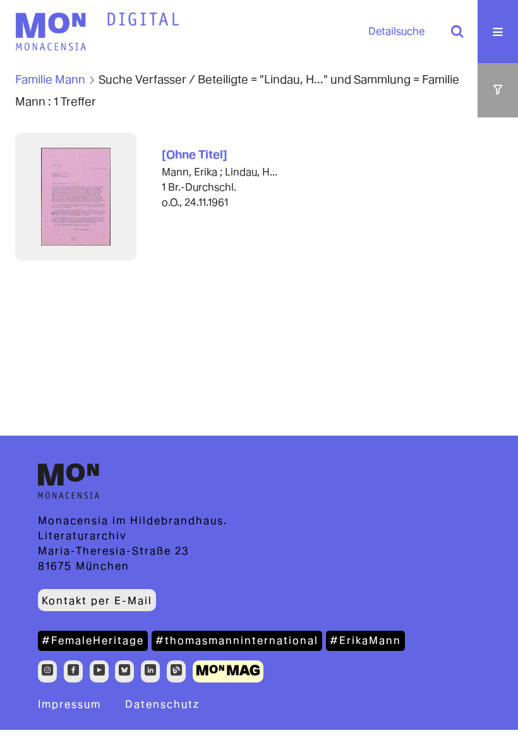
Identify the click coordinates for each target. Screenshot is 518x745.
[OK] (457, 31)
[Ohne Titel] (194, 154)
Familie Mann (50, 79)
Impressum (69, 704)
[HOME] (143, 20)
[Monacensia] (50, 32)
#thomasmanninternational (236, 641)
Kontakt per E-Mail (97, 601)
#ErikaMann (365, 641)
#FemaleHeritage (93, 641)
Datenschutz (162, 704)
